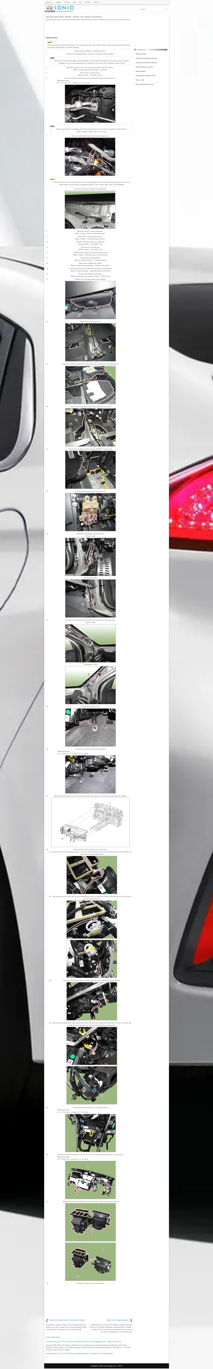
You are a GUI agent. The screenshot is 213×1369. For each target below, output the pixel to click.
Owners (58, 2)
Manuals (49, 2)
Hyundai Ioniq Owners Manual (146, 58)
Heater (108, 19)
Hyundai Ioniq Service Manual (146, 62)
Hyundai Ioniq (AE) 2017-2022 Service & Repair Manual (63, 19)
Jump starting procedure (144, 67)
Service (67, 2)
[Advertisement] (89, 28)
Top (80, 2)
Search (96, 2)
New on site (140, 80)
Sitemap (88, 2)
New (74, 2)
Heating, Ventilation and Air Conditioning (93, 19)
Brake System (141, 71)
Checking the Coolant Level (145, 75)
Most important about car (145, 84)
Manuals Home (141, 54)
